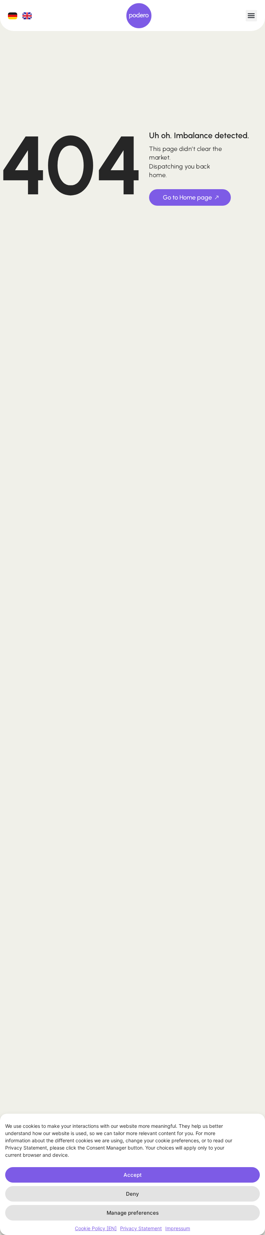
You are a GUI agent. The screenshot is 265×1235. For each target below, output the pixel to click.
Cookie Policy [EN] (96, 1228)
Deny (132, 1194)
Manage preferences (133, 1213)
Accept (133, 1175)
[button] (251, 15)
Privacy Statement (141, 1228)
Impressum (177, 1228)
